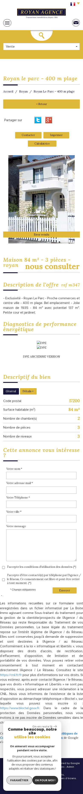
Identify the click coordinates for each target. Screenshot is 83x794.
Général (11, 391)
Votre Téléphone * (18, 497)
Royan (23, 91)
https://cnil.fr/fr (11, 675)
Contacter (28, 135)
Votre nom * (14, 469)
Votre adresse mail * (19, 483)
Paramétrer (19, 780)
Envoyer (64, 590)
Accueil (8, 91)
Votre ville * (13, 512)
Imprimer (56, 135)
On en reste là (42, 726)
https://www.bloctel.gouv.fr (19, 708)
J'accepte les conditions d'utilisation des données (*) (41, 567)
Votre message (16, 526)
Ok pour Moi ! (45, 780)
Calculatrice (42, 143)
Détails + (28, 391)
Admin (70, 766)
